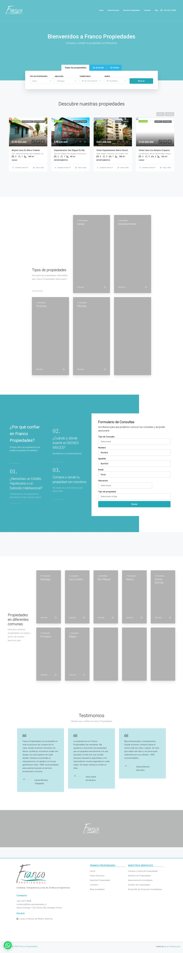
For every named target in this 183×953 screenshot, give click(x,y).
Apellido (102, 458)
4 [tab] (87, 177)
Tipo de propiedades (38, 76)
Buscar (141, 81)
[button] (8, 945)
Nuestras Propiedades (131, 10)
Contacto (147, 10)
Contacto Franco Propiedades (25, 168)
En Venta (158, 121)
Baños (107, 76)
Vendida (76, 121)
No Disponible (27, 121)
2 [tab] (79, 177)
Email (100, 469)
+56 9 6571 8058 (169, 10)
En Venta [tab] (114, 67)
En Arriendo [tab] (98, 67)
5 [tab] (91, 177)
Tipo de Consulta (106, 436)
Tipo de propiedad (107, 491)
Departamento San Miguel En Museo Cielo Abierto (77, 150)
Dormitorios (85, 76)
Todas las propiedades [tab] (75, 67)
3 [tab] (83, 177)
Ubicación (59, 76)
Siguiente (169, 114)
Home (101, 10)
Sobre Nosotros (113, 10)
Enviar (134, 504)
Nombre (102, 447)
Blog (156, 10)
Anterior (160, 114)
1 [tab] (75, 177)
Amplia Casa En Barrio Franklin (26, 150)
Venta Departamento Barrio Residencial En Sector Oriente (123, 150)
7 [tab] (99, 177)
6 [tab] (95, 177)
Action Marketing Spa (172, 946)
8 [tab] (103, 177)
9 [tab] (107, 177)
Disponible (167, 121)
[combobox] (41, 81)
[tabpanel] (28, 144)
